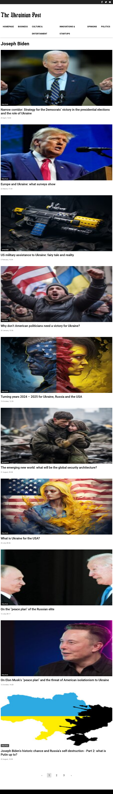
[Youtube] (110, 2)
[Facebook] (102, 2)
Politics (105, 26)
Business (23, 26)
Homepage (8, 26)
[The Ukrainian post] (21, 15)
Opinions (92, 26)
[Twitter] (106, 2)
